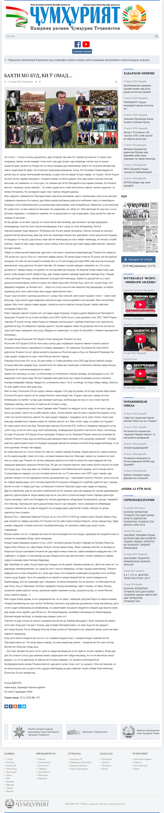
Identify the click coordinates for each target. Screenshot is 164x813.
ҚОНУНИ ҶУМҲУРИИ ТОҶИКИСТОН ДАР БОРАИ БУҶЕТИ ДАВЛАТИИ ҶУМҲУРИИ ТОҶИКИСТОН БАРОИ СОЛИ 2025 (139, 518)
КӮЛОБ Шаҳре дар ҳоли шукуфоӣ (137, 184)
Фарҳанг (10, 784)
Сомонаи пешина (82, 51)
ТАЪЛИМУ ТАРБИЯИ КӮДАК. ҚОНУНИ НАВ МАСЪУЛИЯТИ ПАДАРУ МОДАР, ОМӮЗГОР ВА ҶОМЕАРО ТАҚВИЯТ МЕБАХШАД (140, 541)
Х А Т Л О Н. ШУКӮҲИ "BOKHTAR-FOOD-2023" (137, 576)
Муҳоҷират (11, 772)
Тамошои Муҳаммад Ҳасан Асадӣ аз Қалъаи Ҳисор (138, 120)
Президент (107, 759)
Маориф (10, 781)
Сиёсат (9, 759)
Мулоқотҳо (43, 765)
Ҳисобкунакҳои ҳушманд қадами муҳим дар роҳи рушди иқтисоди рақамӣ (137, 88)
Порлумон (106, 765)
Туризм (9, 788)
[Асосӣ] (76, 19)
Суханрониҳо (44, 762)
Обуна (136, 768)
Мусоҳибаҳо (44, 772)
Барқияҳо (42, 778)
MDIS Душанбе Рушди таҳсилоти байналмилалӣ (138, 170)
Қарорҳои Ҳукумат (78, 765)
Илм (8, 778)
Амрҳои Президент (79, 768)
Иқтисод (10, 762)
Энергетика (11, 768)
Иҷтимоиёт (11, 765)
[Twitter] (24, 706)
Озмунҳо (138, 762)
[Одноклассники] (15, 706)
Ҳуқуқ (9, 775)
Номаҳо (10, 791)
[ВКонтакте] (6, 706)
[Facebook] (11, 706)
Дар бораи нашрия (142, 759)
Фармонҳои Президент (81, 762)
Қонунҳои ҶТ (76, 759)
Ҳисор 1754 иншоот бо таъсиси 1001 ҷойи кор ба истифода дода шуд (138, 135)
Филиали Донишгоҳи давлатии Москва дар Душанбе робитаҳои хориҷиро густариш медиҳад (139, 153)
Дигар (105, 768)
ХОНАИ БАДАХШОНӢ (136, 447)
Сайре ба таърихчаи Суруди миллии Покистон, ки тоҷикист (140, 419)
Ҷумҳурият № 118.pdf (140, 259)
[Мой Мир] (20, 706)
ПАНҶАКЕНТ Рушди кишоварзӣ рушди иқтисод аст (138, 105)
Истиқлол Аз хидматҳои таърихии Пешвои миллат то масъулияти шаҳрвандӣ (139, 434)
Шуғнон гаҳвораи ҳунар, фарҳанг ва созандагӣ (137, 476)
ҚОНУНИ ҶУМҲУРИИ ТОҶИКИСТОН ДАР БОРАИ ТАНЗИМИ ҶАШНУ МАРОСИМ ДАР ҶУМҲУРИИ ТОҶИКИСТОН (140, 595)
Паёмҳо (41, 759)
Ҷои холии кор (140, 765)
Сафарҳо (42, 768)
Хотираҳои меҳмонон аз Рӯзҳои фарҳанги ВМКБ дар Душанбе (139, 461)
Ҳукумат (105, 762)
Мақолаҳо (43, 775)
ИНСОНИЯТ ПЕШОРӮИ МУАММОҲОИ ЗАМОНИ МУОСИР (137, 561)
